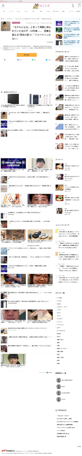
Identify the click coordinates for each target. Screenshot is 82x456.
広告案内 (15, 453)
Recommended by (42, 372)
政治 (58, 354)
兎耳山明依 (50, 42)
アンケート (59, 159)
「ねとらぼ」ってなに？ (62, 415)
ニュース (11, 11)
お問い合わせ (21, 453)
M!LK (63, 386)
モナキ (63, 399)
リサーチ (71, 11)
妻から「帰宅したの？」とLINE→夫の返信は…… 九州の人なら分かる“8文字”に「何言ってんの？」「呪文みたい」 (72, 129)
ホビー (59, 327)
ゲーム (59, 315)
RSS (36, 453)
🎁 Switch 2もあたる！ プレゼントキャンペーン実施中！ (11, 1)
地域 (41, 11)
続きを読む (27, 54)
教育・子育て (60, 357)
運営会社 (40, 453)
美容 (58, 363)
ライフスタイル (16, 22)
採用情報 (45, 453)
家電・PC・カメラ (62, 348)
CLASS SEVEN (66, 393)
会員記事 (78, 11)
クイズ (26, 11)
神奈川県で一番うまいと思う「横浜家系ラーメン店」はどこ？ (72, 200)
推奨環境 (50, 453)
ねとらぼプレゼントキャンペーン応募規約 (66, 421)
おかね (59, 303)
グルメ (33, 11)
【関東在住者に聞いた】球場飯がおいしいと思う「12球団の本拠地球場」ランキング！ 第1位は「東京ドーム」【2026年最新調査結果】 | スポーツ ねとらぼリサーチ (69, 259)
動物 (63, 11)
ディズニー (60, 318)
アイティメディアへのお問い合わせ (65, 427)
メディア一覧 (5, 453)
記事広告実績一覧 (60, 436)
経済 (58, 360)
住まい (48, 11)
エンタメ (19, 11)
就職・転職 (60, 351)
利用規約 (79, 446)
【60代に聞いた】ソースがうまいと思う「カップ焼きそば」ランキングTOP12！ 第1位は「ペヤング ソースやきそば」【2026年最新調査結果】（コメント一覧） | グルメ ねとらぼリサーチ (69, 282)
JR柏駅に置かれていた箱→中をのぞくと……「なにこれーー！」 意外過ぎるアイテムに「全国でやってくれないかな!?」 (72, 110)
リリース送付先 (60, 430)
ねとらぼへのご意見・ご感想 (63, 418)
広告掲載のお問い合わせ (62, 433)
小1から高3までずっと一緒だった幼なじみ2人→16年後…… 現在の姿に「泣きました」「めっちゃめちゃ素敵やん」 (72, 139)
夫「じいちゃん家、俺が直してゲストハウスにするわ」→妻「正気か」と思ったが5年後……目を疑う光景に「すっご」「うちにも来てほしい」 (72, 71)
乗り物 (59, 333)
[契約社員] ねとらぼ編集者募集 (64, 424)
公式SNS (10, 453)
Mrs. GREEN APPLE (67, 380)
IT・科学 (59, 298)
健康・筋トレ (60, 339)
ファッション (60, 324)
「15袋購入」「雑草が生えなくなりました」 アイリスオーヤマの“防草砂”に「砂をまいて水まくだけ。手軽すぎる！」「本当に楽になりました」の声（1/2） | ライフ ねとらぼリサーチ (69, 271)
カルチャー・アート (62, 306)
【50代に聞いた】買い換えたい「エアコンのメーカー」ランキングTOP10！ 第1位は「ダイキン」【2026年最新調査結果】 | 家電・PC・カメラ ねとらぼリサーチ (69, 236)
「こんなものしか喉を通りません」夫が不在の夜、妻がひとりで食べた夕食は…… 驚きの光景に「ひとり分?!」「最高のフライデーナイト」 (72, 90)
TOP (4, 11)
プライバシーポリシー (30, 453)
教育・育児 (56, 11)
